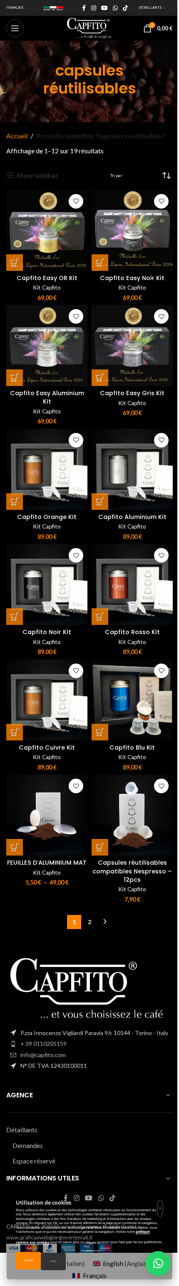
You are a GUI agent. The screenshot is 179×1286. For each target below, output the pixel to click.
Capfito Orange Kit (47, 517)
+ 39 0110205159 (43, 1043)
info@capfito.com (43, 1054)
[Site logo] (89, 27)
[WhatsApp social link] (115, 8)
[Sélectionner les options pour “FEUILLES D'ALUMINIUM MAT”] (14, 847)
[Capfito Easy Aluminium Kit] (46, 345)
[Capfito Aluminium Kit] (132, 469)
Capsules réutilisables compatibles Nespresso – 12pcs (132, 870)
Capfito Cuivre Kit (47, 747)
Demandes (27, 1145)
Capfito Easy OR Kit (47, 278)
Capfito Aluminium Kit (132, 517)
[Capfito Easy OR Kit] (46, 230)
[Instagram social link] (94, 8)
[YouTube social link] (104, 8)
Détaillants (21, 1130)
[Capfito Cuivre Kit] (46, 699)
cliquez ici (93, 1242)
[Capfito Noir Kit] (46, 584)
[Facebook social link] (84, 8)
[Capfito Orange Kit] (46, 469)
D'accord (28, 1260)
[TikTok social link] (125, 8)
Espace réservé (33, 1161)
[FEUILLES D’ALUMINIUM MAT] (46, 815)
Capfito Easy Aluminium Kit (47, 397)
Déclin (53, 1261)
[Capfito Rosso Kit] (132, 584)
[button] (14, 262)
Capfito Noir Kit (46, 632)
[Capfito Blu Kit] (132, 699)
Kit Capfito (47, 287)
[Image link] (89, 988)
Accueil (16, 136)
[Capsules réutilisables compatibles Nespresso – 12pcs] (132, 815)
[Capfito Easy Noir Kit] (132, 230)
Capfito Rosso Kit (132, 632)
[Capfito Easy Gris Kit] (132, 345)
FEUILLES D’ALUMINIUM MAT (47, 862)
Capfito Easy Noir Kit (132, 278)
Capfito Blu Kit (132, 747)
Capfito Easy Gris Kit (132, 393)
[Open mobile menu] (15, 28)
